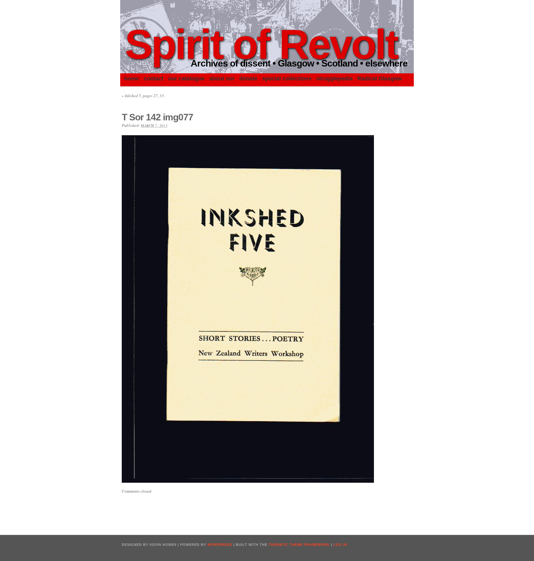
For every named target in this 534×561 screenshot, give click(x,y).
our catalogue (186, 79)
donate (248, 79)
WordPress (219, 544)
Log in (340, 544)
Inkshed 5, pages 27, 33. (143, 95)
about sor (222, 79)
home (131, 79)
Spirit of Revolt (261, 44)
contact (153, 79)
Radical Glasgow (379, 79)
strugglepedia (334, 79)
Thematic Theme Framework (299, 544)
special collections (287, 79)
